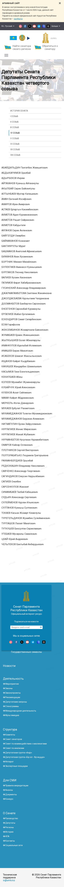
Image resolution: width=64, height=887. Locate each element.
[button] (28, 38)
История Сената (19, 111)
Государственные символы (26, 652)
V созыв (14, 138)
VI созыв (14, 144)
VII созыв (15, 149)
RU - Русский (7, 26)
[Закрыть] (60, 3)
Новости (9, 666)
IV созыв (15, 133)
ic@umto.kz (9, 880)
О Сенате (9, 813)
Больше (55, 26)
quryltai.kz (18, 19)
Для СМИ (9, 780)
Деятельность (13, 678)
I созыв (14, 116)
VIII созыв (15, 155)
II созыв (14, 122)
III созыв (14, 127)
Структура (10, 729)
